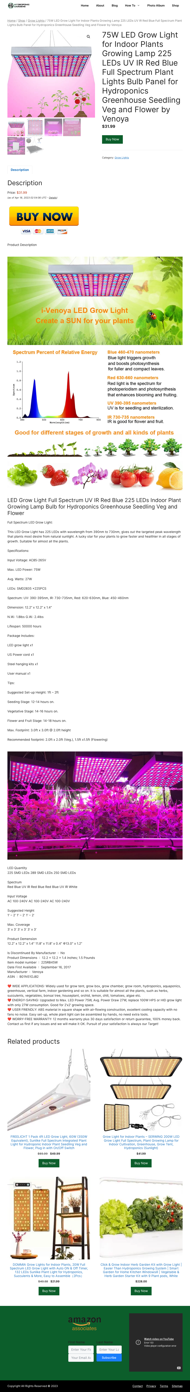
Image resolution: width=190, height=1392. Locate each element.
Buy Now (112, 139)
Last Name (104, 1342)
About (100, 5)
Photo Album (156, 5)
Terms (164, 1386)
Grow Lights (36, 20)
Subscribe (109, 1357)
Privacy (151, 1386)
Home (85, 5)
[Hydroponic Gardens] (18, 5)
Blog (115, 5)
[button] (88, 36)
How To (130, 5)
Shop (175, 5)
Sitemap (177, 1386)
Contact (137, 1386)
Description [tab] (20, 170)
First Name (76, 1342)
